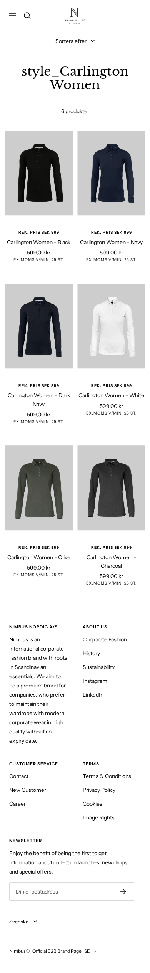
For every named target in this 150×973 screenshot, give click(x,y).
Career (17, 803)
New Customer (27, 789)
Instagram (95, 680)
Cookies (92, 803)
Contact (18, 776)
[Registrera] (123, 891)
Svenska (19, 921)
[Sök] (27, 15)
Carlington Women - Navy (111, 242)
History (91, 653)
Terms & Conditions (107, 776)
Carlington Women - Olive (38, 557)
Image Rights (99, 817)
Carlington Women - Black (38, 242)
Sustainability (99, 667)
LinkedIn (93, 694)
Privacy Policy (99, 789)
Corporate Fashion (105, 639)
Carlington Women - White (111, 395)
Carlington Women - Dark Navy (39, 399)
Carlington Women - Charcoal (111, 561)
